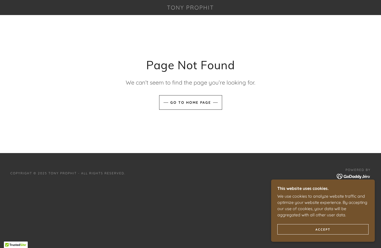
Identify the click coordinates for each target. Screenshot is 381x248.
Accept (322, 229)
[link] (190, 8)
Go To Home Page (190, 102)
